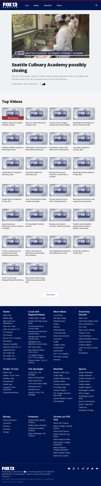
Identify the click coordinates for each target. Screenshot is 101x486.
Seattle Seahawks (86, 372)
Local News (58, 315)
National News (59, 321)
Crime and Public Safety (37, 383)
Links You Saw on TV (11, 329)
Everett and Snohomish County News (37, 332)
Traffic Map (58, 375)
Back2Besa (83, 353)
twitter (92, 469)
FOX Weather (58, 401)
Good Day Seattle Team (88, 321)
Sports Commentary (87, 401)
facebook (78, 469)
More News (59, 311)
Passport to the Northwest (9, 388)
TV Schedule (8, 332)
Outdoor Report (85, 345)
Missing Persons (34, 386)
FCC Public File (9, 353)
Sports (82, 368)
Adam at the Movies (87, 330)
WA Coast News (34, 347)
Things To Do (84, 333)
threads (88, 469)
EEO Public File (9, 356)
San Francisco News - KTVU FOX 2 (36, 351)
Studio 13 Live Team (11, 375)
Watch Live (83, 318)
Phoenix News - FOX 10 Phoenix (37, 361)
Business (6, 426)
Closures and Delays (61, 384)
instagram (74, 469)
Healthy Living (59, 345)
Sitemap (56, 359)
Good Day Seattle (84, 313)
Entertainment (59, 330)
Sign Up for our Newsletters (9, 322)
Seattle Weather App (61, 378)
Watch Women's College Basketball (60, 448)
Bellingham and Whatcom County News (37, 343)
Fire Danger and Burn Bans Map (62, 394)
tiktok (83, 469)
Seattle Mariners (85, 375)
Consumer (57, 339)
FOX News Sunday (60, 356)
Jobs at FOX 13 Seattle (12, 338)
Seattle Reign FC (85, 387)
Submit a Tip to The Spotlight (36, 393)
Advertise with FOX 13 (11, 347)
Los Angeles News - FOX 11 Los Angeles (36, 356)
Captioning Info (9, 350)
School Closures (85, 342)
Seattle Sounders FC (87, 378)
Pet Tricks (83, 327)
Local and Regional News (36, 313)
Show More (51, 295)
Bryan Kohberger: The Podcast (37, 434)
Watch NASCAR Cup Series (61, 435)
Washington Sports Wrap (86, 397)
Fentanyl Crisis (34, 389)
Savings (6, 432)
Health (56, 342)
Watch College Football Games (62, 427)
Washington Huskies (87, 390)
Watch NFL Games (60, 423)
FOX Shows (7, 335)
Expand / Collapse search (96, 5)
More (59, 5)
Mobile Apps (8, 318)
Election (56, 327)
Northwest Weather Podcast (36, 429)
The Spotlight (35, 368)
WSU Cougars (84, 393)
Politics (56, 324)
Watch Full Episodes (36, 377)
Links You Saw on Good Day (88, 349)
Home (6, 311)
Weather (58, 368)
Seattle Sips (7, 384)
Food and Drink (59, 333)
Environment (58, 348)
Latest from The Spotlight (34, 373)
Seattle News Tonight (36, 318)
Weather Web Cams (61, 372)
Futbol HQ (83, 407)
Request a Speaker (10, 344)
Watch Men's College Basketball (61, 443)
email (97, 469)
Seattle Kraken (84, 384)
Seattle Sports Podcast (37, 425)
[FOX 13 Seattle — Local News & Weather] (11, 5)
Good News (58, 350)
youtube (69, 469)
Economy (6, 429)
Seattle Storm (84, 381)
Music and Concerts (61, 336)
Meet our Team (9, 326)
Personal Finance (10, 420)
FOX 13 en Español (60, 353)
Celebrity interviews (10, 392)
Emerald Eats (8, 381)
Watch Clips (7, 372)
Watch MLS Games (61, 455)
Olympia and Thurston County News (37, 337)
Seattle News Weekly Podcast (36, 421)
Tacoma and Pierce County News (36, 327)
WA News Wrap (59, 318)
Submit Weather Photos (88, 339)
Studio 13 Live (10, 368)
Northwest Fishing (86, 410)
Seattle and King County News (37, 322)
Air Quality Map (59, 387)
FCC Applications (9, 359)
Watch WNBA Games (61, 453)
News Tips (7, 315)
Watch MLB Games (61, 431)
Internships (7, 341)
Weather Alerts (59, 381)
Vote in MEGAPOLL (86, 324)
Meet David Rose (35, 380)
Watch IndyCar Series (61, 439)
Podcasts (33, 416)
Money (6, 416)
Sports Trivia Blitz (86, 404)
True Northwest (85, 336)
